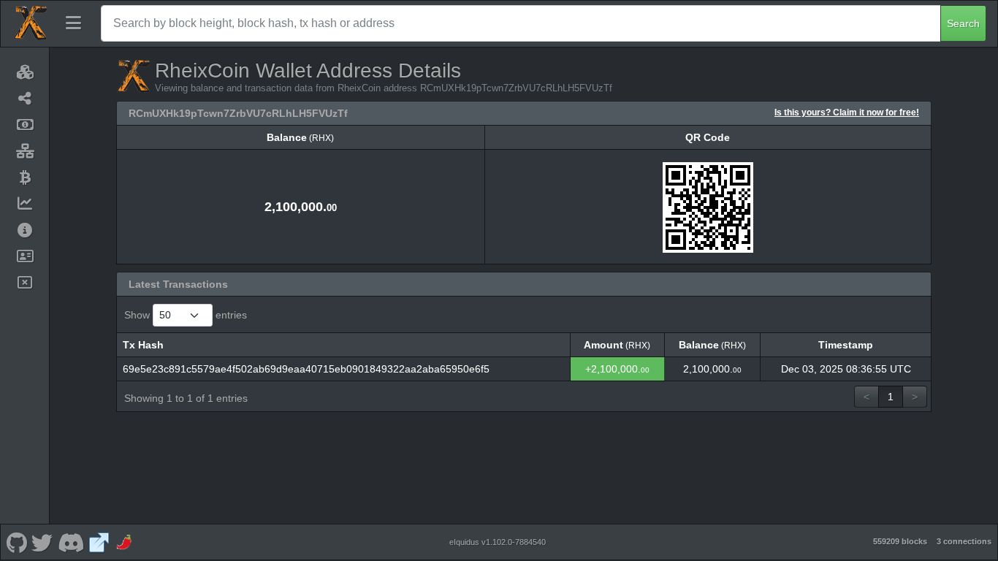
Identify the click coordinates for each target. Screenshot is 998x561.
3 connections (964, 541)
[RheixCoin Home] (30, 23)
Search (963, 23)
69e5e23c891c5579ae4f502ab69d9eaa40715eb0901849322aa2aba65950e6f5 (306, 369)
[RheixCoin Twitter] (42, 542)
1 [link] (891, 396)
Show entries (185, 315)
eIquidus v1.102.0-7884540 (497, 542)
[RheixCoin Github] (16, 542)
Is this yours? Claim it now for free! (846, 112)
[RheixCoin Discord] (70, 542)
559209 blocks (900, 541)
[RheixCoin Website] (99, 542)
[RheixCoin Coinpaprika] (125, 542)
